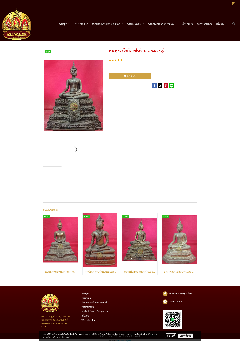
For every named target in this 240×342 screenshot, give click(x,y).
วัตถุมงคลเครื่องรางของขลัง (106, 24)
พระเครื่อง (80, 24)
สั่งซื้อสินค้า (131, 76)
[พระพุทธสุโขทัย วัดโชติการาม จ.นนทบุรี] (74, 95)
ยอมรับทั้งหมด (186, 336)
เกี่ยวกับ (85, 316)
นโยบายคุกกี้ (66, 337)
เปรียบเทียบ (137, 85)
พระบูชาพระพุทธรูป (127, 93)
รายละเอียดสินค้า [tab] (52, 169)
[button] (234, 24)
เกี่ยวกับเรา (187, 24)
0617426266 (175, 301)
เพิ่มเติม (220, 24)
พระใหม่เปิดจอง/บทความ (161, 24)
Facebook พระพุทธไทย (180, 293)
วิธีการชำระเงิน (204, 24)
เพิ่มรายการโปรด (118, 85)
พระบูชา (63, 24)
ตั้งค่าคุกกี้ (171, 336)
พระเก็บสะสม (134, 24)
